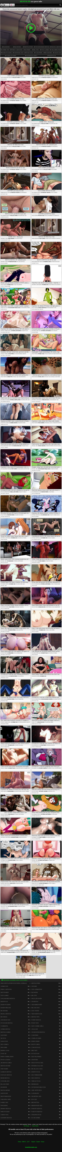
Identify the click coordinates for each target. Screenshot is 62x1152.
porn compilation (15, 399)
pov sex (27, 468)
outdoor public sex (14, 307)
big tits (36, 50)
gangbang (55, 77)
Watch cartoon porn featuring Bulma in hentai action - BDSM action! (16, 827)
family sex (4, 238)
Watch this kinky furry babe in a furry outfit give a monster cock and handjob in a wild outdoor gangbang (47, 919)
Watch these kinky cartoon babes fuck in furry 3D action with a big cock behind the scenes (47, 390)
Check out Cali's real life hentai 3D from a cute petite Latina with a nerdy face (16, 919)
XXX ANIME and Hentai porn (15, 75)
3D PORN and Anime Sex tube (46, 75)
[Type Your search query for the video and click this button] (60, 5)
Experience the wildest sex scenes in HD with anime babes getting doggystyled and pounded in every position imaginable (16, 320)
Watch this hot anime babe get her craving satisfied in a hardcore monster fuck (16, 436)
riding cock (47, 261)
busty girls (23, 491)
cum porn (38, 52)
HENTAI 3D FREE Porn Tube (15, 144)
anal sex (16, 376)
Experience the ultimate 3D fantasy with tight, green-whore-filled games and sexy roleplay (47, 297)
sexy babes (5, 353)
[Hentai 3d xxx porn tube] (1, 5)
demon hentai (6, 1108)
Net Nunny (26, 1126)
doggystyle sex (37, 1062)
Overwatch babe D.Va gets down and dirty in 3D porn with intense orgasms (47, 320)
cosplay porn (11, 55)
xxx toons (36, 631)
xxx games (45, 50)
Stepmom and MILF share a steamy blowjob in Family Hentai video (16, 413)
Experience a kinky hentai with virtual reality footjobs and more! (47, 413)
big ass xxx (5, 307)
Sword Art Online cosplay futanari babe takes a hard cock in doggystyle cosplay (16, 528)
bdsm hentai (36, 125)
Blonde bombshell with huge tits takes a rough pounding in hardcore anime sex (47, 942)
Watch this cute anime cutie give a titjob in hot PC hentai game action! (47, 896)
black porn (16, 77)
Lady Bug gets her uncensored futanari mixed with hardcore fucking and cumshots (47, 643)
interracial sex (37, 1065)
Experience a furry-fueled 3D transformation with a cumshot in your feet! (16, 459)
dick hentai (49, 353)
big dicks (4, 309)
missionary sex (6, 240)
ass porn (35, 607)
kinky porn (5, 261)
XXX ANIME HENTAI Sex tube (15, 99)
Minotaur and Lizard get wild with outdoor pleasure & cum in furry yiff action (31, 965)
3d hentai (57, 284)
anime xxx (5, 50)
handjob (6, 47)
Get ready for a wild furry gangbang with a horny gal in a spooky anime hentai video (47, 758)
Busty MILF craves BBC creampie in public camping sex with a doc (16, 297)
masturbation (19, 699)
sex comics (20, 860)
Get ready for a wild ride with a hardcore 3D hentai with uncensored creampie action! (47, 735)
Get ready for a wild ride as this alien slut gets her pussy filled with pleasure (16, 896)
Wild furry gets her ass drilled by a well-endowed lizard (46, 367)
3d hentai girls (31, 55)
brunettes (20, 630)
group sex (5, 700)
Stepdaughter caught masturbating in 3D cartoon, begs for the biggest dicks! (47, 343)
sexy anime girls (6, 330)
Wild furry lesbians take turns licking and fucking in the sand (47, 781)
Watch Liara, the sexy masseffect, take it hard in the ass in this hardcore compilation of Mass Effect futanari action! (16, 390)
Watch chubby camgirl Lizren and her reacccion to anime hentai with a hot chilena (47, 666)
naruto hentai (56, 238)
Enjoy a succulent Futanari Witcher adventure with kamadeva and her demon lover (16, 597)
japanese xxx (19, 52)
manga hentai (56, 47)
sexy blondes (18, 284)
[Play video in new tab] (31, 11)
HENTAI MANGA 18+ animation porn (46, 144)
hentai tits (52, 791)
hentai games (5, 422)
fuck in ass (58, 445)
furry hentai (5, 493)
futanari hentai (6, 885)
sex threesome (6, 286)
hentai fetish (12, 261)
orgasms (10, 653)
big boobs (48, 52)
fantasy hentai (47, 77)
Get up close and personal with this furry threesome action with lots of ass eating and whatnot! (47, 574)
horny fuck (51, 768)
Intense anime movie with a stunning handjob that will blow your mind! (16, 551)
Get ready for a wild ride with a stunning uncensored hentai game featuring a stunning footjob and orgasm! (16, 666)
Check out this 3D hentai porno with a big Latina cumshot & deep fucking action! (47, 436)
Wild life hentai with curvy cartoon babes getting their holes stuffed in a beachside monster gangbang (16, 367)
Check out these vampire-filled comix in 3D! (17, 804)
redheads (35, 1084)
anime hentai (14, 422)
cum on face (19, 238)
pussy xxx (29, 52)
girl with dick (5, 883)
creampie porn (56, 50)
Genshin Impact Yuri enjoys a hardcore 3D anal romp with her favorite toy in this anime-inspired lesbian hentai (16, 574)
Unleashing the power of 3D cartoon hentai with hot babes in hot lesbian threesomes (47, 528)
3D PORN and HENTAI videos (15, 122)
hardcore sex (6, 332)
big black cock (37, 77)
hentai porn (28, 47)
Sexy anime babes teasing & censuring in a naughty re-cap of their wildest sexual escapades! (16, 712)
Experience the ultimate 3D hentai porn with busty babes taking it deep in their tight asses (16, 781)
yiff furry (42, 238)
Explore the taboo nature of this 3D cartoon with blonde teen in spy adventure (16, 850)
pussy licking (43, 791)
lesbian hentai (6, 100)
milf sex (49, 238)
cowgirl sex (5, 1081)
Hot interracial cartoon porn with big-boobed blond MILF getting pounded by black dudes (47, 873)
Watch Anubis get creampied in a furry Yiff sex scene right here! (16, 735)
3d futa (35, 585)
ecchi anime (49, 215)
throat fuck (36, 862)
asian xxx (57, 52)
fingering (4, 1105)
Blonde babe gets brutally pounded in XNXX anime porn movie (16, 274)
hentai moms (5, 102)
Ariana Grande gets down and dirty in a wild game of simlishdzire (47, 551)
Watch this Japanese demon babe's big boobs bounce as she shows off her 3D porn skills (47, 482)
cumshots (56, 215)
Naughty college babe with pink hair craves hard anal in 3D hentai (47, 459)
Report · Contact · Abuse (37, 1141)
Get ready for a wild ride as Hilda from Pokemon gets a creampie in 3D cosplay (47, 689)
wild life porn (56, 376)
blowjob (17, 47)
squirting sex (53, 123)
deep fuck (52, 55)
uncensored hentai (42, 47)
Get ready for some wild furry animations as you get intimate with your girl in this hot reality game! (16, 482)
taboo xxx (4, 860)
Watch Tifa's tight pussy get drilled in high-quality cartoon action (16, 620)
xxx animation (5, 491)
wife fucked (5, 1111)
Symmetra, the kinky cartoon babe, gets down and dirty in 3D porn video (16, 343)
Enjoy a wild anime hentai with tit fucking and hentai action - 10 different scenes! (47, 620)
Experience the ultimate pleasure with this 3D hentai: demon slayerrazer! (47, 505)
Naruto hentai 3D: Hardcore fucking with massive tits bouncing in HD (16, 942)
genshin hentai (6, 1117)
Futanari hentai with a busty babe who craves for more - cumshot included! (16, 873)
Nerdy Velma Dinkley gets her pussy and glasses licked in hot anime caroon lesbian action (47, 804)
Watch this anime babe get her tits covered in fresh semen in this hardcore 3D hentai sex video (47, 827)
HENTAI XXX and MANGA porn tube (46, 99)
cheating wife (49, 722)
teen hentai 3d (43, 307)
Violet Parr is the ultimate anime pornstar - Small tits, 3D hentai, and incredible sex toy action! (47, 274)
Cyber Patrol (35, 1126)
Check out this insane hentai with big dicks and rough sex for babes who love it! (16, 758)
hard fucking (7, 52)
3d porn (27, 50)
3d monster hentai (7, 77)
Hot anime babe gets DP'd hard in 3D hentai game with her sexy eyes (16, 505)
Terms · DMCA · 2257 (24, 1141)
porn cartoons (16, 50)
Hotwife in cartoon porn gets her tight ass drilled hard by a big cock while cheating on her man (47, 850)
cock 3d (42, 929)
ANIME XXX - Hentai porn (46, 122)
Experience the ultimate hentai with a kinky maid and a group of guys (16, 689)
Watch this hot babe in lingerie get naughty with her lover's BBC (47, 712)
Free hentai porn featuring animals (14, 983)
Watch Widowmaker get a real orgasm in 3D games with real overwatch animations (16, 643)
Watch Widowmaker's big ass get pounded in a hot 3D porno (47, 597)
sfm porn (35, 332)
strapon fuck (36, 1114)
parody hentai (19, 607)
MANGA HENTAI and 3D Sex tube (15, 167)
